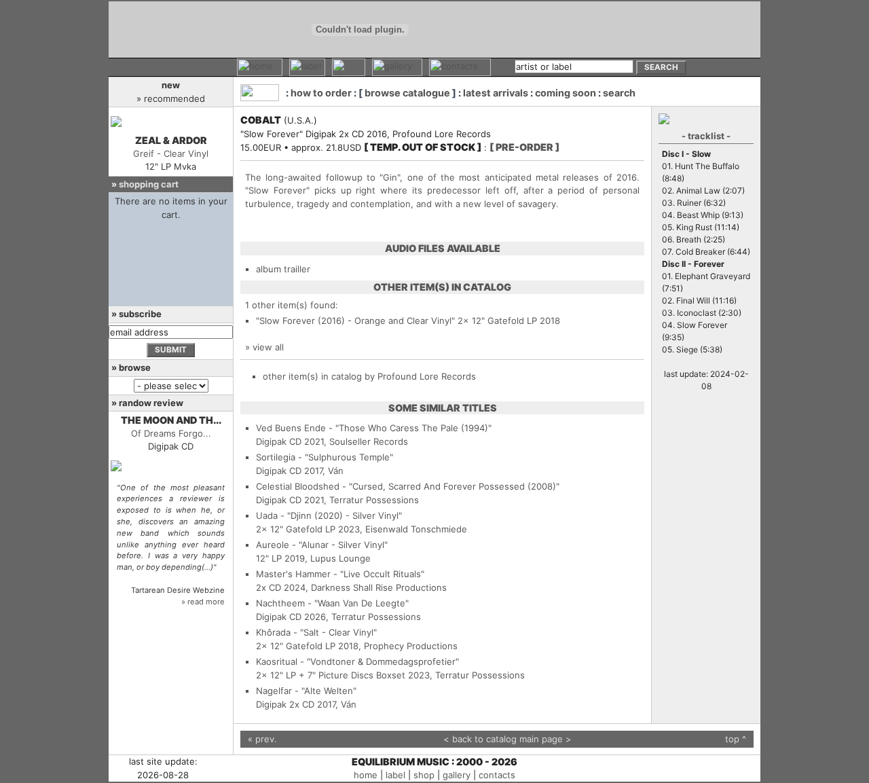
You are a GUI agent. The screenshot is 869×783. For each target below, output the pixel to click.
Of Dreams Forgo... (171, 433)
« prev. (262, 738)
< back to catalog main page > (507, 738)
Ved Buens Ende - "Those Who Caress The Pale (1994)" (374, 427)
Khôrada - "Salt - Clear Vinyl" (316, 632)
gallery (456, 774)
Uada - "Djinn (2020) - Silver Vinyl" (329, 515)
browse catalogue (407, 92)
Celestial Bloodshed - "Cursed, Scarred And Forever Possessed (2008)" (407, 486)
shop (423, 774)
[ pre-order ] (524, 147)
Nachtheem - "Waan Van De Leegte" (332, 603)
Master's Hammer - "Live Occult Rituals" (340, 573)
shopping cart (149, 184)
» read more (203, 601)
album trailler (283, 268)
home (365, 774)
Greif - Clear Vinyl (170, 153)
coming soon (565, 92)
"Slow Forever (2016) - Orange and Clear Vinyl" (355, 320)
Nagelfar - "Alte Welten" (306, 690)
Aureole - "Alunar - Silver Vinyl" (322, 544)
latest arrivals (495, 92)
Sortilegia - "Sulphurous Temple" (324, 457)
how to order (321, 92)
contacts (497, 774)
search (619, 92)
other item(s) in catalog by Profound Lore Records (369, 376)
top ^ (735, 738)
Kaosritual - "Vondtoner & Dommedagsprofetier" (357, 661)
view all (268, 347)
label (395, 774)
